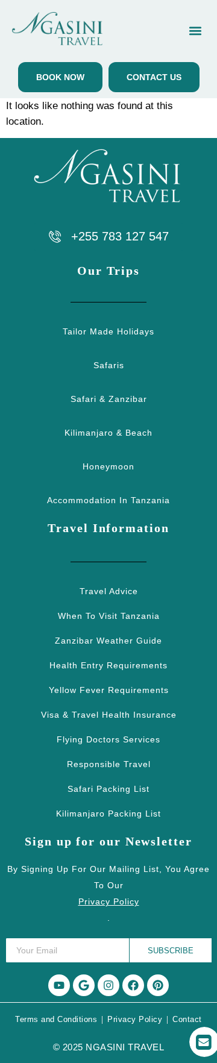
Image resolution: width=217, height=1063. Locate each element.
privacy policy (108, 901)
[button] (195, 31)
